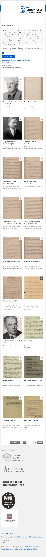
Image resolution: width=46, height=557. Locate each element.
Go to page (8, 56)
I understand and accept (11, 53)
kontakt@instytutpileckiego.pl (11, 67)
